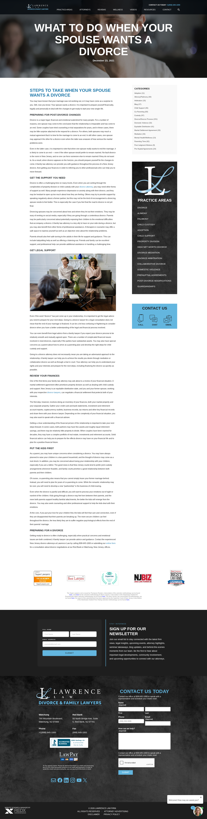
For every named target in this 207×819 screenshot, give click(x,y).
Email (169, 325)
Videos (133, 10)
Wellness (118, 10)
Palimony (142, 219)
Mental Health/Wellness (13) (145, 138)
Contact (167, 10)
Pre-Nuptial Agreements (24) (145, 149)
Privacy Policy (112, 814)
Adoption (143, 230)
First (120, 713)
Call (140, 325)
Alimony (142, 213)
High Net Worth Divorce (152, 247)
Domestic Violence (148, 269)
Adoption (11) (139, 93)
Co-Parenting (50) (141, 112)
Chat (154, 325)
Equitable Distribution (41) (144, 126)
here (70, 595)
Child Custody (146, 224)
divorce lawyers (53, 392)
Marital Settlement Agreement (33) (147, 130)
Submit (69, 653)
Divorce (142, 207)
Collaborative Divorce (151, 264)
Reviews (102, 10)
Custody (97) (139, 115)
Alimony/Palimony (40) (142, 97)
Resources (149, 10)
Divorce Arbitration (149, 258)
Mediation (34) (139, 134)
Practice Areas (64, 10)
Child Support (146, 236)
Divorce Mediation (148, 252)
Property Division (148, 241)
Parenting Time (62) (142, 141)
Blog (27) (137, 104)
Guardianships (146, 286)
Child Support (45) (141, 108)
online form (110, 543)
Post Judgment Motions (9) (144, 145)
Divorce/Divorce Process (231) (146, 119)
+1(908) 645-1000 (173, 5)
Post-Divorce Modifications (154, 281)
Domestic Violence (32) (143, 123)
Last (147, 713)
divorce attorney (86, 187)
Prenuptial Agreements (151, 275)
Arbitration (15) (140, 101)
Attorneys (85, 10)
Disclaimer (94, 814)
